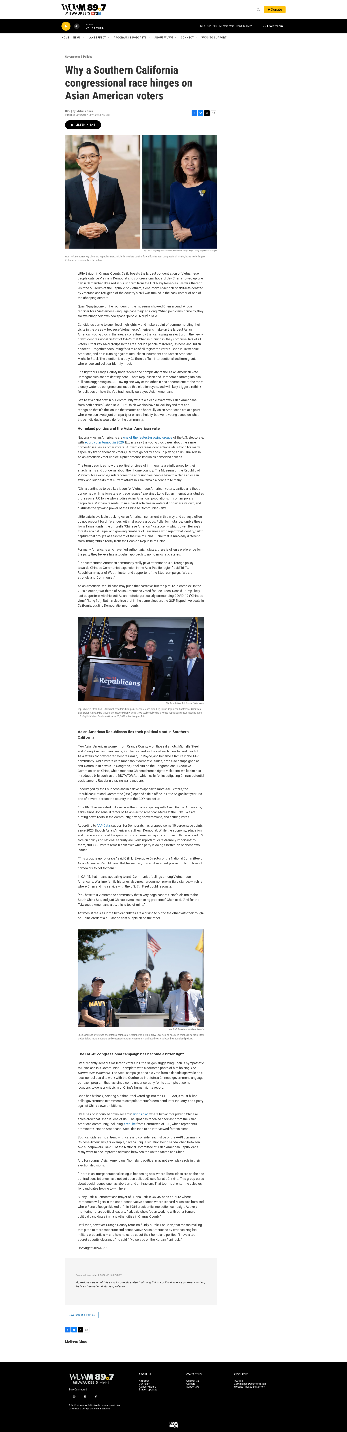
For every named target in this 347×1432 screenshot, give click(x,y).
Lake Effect (97, 37)
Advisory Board (147, 1386)
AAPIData (103, 825)
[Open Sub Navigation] (83, 37)
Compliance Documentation (250, 1384)
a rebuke (129, 1124)
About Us (144, 1381)
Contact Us (192, 1381)
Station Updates (148, 1389)
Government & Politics (78, 56)
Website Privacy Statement (249, 1386)
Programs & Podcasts (130, 37)
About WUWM (164, 37)
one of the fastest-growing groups (147, 437)
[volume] (77, 26)
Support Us (192, 1386)
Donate (276, 9)
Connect (187, 37)
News (77, 37)
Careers (190, 1384)
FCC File (238, 1381)
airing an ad (140, 1114)
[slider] (82, 26)
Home (65, 37)
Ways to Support (214, 37)
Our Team (144, 1384)
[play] (66, 26)
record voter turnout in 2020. (104, 442)
